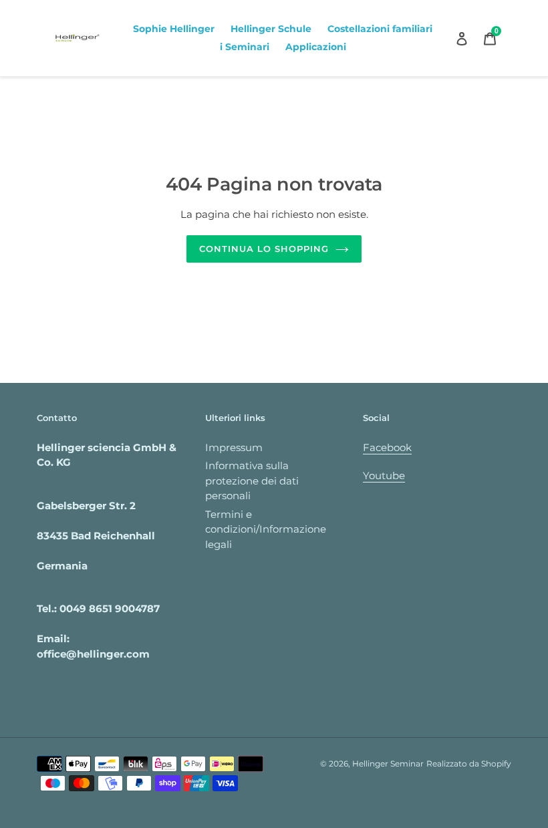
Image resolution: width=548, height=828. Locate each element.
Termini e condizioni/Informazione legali (265, 529)
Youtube (384, 475)
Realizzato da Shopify (468, 763)
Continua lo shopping (264, 248)
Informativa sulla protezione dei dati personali (252, 480)
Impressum (234, 447)
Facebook (387, 447)
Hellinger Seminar (388, 763)
